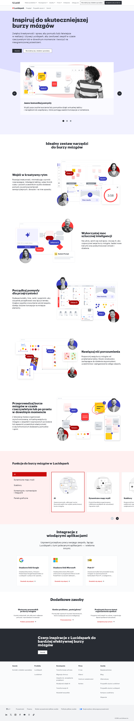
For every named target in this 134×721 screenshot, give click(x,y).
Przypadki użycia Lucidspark (110, 688)
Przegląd (28, 8)
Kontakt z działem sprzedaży (22, 670)
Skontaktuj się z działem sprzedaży (92, 2)
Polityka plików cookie (68, 709)
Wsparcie (103, 697)
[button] (63, 121)
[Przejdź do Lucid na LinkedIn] (6, 715)
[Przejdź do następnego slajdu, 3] (119, 93)
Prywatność (20, 709)
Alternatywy (104, 679)
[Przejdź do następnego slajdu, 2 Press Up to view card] (117, 518)
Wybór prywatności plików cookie (46, 709)
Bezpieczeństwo (106, 670)
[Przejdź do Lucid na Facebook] (20, 715)
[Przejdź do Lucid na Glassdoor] (29, 715)
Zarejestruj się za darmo (113, 2)
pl (9, 709)
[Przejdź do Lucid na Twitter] (11, 715)
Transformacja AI (62, 688)
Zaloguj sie (75, 2)
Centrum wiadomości (85, 679)
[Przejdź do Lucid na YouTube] (24, 715)
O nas (80, 670)
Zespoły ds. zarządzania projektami (64, 679)
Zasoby (51, 2)
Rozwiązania (42, 2)
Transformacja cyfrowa (64, 670)
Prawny (29, 709)
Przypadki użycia (38, 8)
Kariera (80, 683)
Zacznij (17, 51)
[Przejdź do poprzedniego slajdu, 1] (14, 93)
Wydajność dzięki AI (63, 683)
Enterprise (67, 2)
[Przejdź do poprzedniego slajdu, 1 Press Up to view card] (112, 518)
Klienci (80, 674)
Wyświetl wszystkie (63, 692)
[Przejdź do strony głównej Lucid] (18, 2)
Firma (58, 2)
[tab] (29, 474)
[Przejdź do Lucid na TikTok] (34, 715)
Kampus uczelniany (107, 692)
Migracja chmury (62, 674)
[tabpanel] (68, 492)
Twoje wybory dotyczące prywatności (96, 709)
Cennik (48, 8)
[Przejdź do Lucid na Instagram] (15, 715)
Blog (101, 674)
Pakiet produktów (30, 2)
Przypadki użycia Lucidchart (110, 683)
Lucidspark (38, 670)
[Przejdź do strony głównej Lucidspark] (18, 8)
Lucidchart (38, 674)
